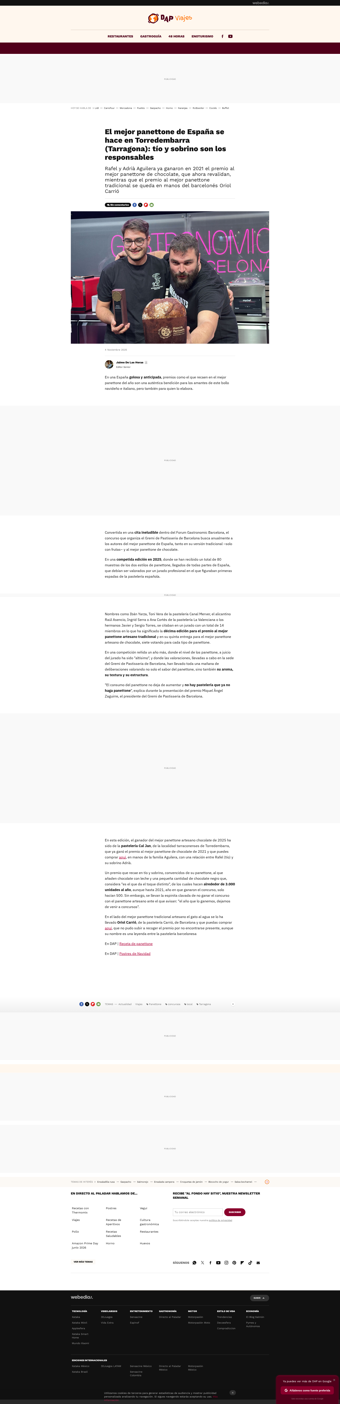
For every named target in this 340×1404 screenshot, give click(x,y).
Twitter (140, 205)
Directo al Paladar (170, 1317)
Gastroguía (150, 36)
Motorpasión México (195, 1368)
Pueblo (141, 108)
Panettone (155, 1004)
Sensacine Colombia (136, 1373)
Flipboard (146, 205)
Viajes (170, 18)
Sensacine (136, 1317)
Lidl (97, 108)
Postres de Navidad (135, 953)
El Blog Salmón (255, 1317)
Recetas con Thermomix (80, 1210)
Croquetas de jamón (191, 1181)
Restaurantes (120, 36)
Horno (169, 108)
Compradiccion (226, 1328)
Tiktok (250, 1262)
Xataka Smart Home (80, 1336)
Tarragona (205, 1004)
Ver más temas (83, 1261)
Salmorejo (143, 1181)
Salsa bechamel (244, 1181)
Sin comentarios (119, 204)
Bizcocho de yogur (219, 1181)
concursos (174, 1004)
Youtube (230, 36)
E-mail (151, 205)
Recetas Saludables (113, 1234)
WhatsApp (194, 1262)
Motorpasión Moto (199, 1322)
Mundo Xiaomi (80, 1343)
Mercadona (126, 108)
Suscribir (235, 1212)
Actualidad (125, 1004)
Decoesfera (224, 1322)
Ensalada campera (164, 1181)
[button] (131, 362)
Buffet (225, 108)
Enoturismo (202, 36)
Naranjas (183, 108)
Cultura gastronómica (149, 1222)
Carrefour (109, 108)
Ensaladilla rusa (106, 1181)
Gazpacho (155, 108)
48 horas (176, 36)
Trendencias (224, 1317)
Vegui (143, 1208)
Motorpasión (195, 1317)
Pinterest (234, 1262)
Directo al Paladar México (170, 1368)
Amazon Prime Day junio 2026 (85, 1245)
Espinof (134, 1322)
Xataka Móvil (79, 1322)
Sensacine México (141, 1366)
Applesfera (78, 1328)
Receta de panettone (136, 943)
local (189, 1004)
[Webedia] (261, 3)
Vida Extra (107, 1322)
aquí (122, 857)
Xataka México (80, 1366)
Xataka (76, 1317)
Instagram (226, 1262)
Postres (111, 1208)
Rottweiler (198, 108)
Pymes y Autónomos (253, 1324)
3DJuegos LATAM (111, 1366)
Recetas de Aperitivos (113, 1222)
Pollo (75, 1231)
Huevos (145, 1243)
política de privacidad (220, 1220)
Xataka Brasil (80, 1371)
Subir (257, 1298)
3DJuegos (106, 1317)
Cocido (213, 108)
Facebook (222, 36)
